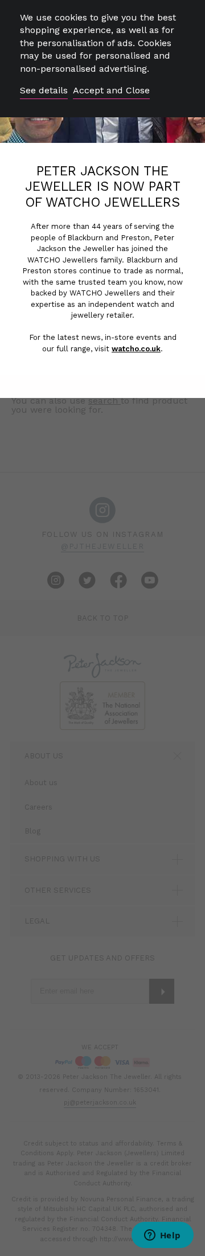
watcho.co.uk (136, 348)
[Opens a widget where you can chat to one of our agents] (162, 1236)
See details (44, 90)
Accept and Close (111, 90)
